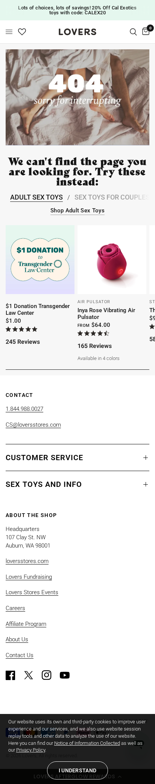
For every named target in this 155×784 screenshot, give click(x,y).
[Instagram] (50, 675)
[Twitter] (32, 675)
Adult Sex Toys (36, 197)
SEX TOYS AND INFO (44, 484)
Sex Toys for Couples (112, 197)
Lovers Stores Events (32, 592)
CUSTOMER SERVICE (44, 457)
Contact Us (19, 655)
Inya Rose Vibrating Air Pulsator (106, 313)
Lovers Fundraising (29, 577)
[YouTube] (68, 675)
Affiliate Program (26, 624)
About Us (17, 639)
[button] (77, 770)
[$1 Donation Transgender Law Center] (40, 259)
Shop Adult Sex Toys (77, 210)
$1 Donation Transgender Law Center (38, 309)
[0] (144, 31)
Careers (15, 608)
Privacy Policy (30, 750)
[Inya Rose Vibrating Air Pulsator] (112, 259)
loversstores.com (27, 561)
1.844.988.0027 (24, 409)
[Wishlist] (22, 32)
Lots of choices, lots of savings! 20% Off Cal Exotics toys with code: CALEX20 (77, 10)
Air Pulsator (94, 301)
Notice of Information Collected (87, 743)
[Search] (133, 31)
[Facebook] (14, 675)
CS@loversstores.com (33, 424)
